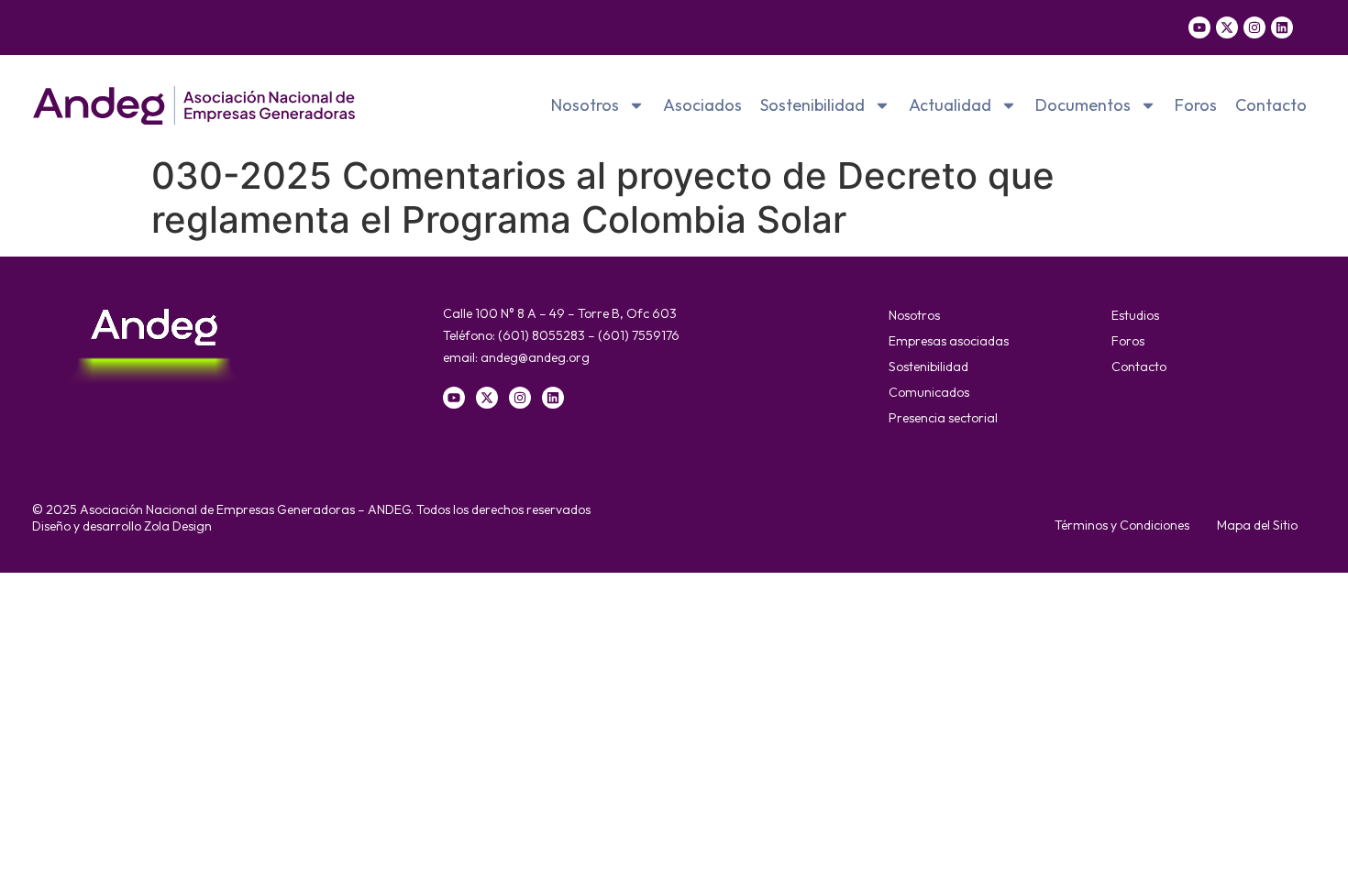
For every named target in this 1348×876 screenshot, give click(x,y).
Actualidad (950, 104)
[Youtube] (1199, 27)
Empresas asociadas (949, 341)
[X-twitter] (1227, 27)
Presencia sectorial (943, 418)
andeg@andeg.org (535, 357)
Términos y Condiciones (1122, 525)
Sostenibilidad (812, 104)
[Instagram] (1254, 27)
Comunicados (929, 392)
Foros (1196, 104)
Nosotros (585, 104)
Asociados (702, 104)
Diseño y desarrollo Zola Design (122, 526)
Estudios (1135, 315)
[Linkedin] (1282, 27)
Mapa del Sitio (1257, 525)
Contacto (1271, 104)
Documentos (1083, 104)
